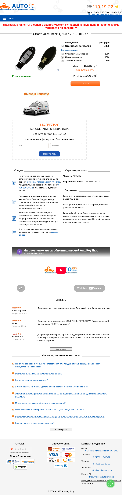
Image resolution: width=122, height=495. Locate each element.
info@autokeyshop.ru (102, 470)
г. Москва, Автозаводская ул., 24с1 (103, 14)
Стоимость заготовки (78, 46)
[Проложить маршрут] (116, 7)
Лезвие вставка (73, 57)
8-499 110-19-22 (55, 133)
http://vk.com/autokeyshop (101, 477)
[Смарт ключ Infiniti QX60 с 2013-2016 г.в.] (35, 73)
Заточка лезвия (73, 60)
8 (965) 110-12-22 (101, 464)
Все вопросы (61, 430)
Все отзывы (61, 349)
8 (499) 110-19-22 (101, 457)
